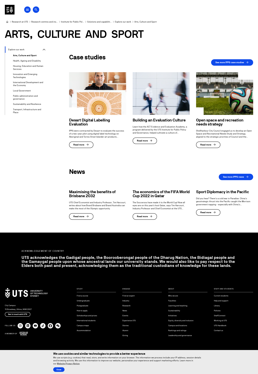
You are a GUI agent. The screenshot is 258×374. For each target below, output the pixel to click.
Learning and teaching (177, 306)
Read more (81, 145)
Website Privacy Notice (68, 363)
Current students (221, 296)
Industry (125, 301)
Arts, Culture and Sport (25, 55)
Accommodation (84, 330)
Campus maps (83, 325)
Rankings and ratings (177, 330)
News (124, 311)
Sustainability (174, 311)
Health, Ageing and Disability (27, 61)
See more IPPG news (236, 177)
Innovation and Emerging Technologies (25, 75)
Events (125, 315)
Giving (125, 335)
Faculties (172, 301)
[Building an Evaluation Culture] (161, 93)
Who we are (173, 296)
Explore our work (16, 49)
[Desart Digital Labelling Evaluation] (97, 93)
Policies (217, 311)
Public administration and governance (25, 97)
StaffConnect (219, 315)
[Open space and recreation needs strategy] (224, 93)
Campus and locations (177, 325)
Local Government (22, 90)
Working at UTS (220, 320)
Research (126, 306)
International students (86, 320)
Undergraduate (83, 301)
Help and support (221, 301)
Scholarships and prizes (87, 315)
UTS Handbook (220, 325)
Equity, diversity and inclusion (181, 320)
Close (58, 370)
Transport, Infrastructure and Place (27, 111)
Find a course (82, 296)
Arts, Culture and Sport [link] (145, 22)
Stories (125, 325)
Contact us (218, 330)
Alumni (125, 330)
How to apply (82, 311)
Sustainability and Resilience (27, 104)
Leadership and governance (180, 335)
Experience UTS (129, 320)
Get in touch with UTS (17, 314)
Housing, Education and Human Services (28, 67)
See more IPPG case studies (232, 62)
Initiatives (172, 315)
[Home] (7, 22)
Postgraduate (82, 306)
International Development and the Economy (28, 84)
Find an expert (128, 296)
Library (217, 306)
